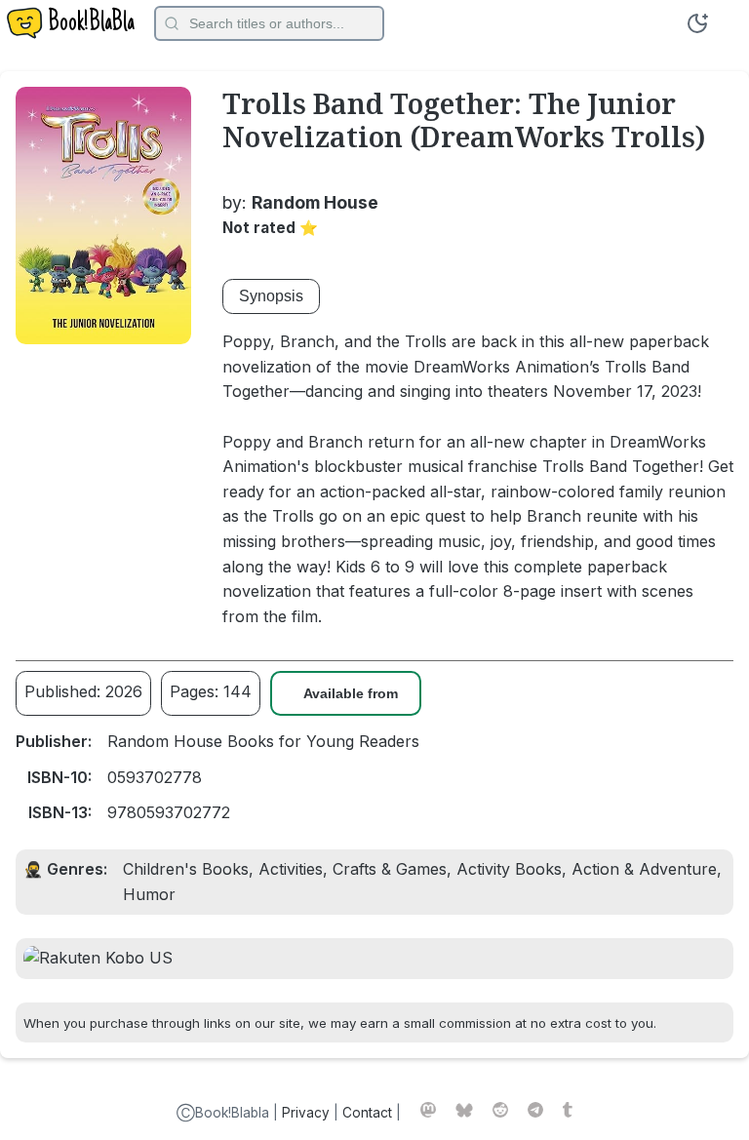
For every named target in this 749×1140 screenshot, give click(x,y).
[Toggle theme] (697, 23)
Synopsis (271, 296)
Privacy (306, 1112)
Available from (350, 694)
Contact (367, 1112)
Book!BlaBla (91, 23)
